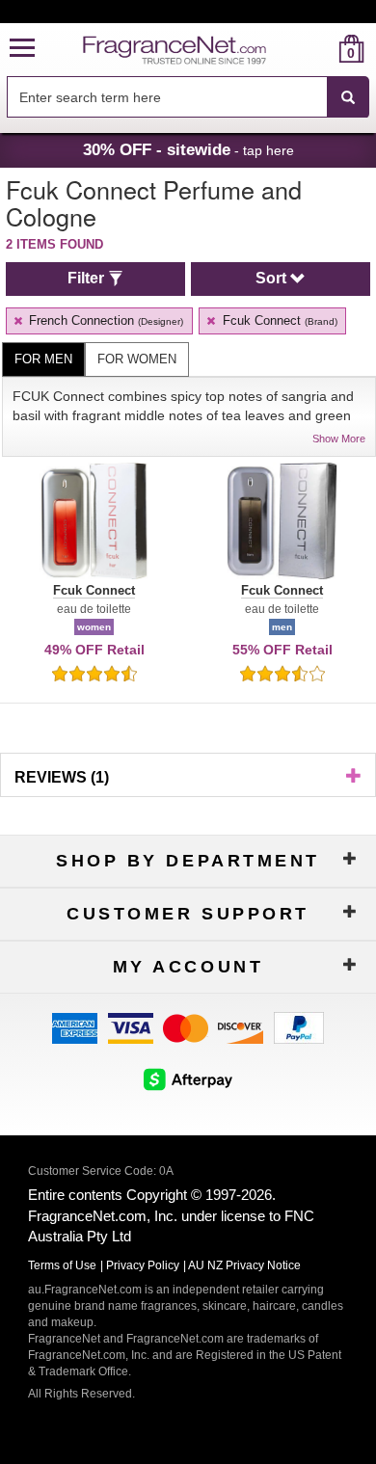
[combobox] (188, 97)
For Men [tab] (43, 359)
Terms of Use (62, 1265)
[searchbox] (167, 97)
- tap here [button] (188, 149)
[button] (22, 49)
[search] (320, 49)
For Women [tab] (136, 359)
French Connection (104, 320)
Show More (338, 438)
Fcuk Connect (278, 320)
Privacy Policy (142, 1265)
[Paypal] (299, 1027)
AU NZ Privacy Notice (244, 1265)
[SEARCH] (348, 97)
